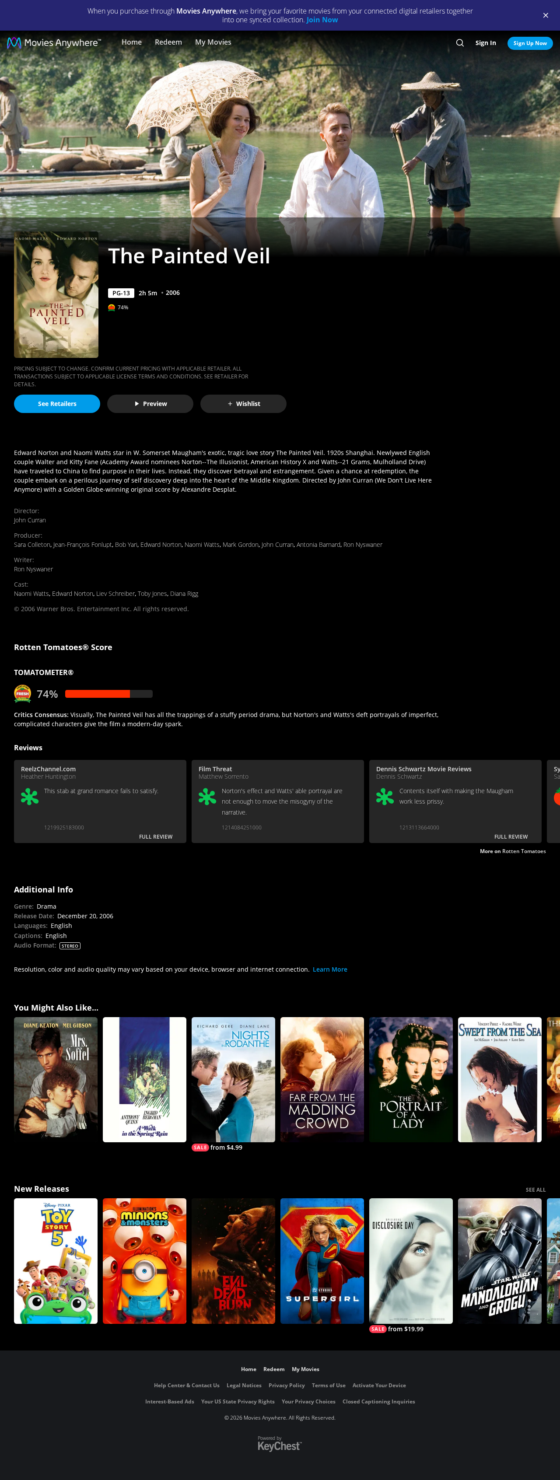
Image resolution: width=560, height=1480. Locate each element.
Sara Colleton (32, 544)
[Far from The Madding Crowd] (322, 1080)
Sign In (486, 42)
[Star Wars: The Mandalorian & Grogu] (500, 1261)
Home (132, 42)
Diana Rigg (184, 593)
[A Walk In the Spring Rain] (144, 1080)
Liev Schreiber (115, 593)
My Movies (213, 42)
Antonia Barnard (318, 544)
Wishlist (248, 403)
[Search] (460, 42)
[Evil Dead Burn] (233, 1261)
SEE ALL (536, 1189)
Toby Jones (152, 593)
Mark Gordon (241, 544)
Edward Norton (161, 544)
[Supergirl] (322, 1261)
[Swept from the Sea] (500, 1080)
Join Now (322, 19)
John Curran (30, 520)
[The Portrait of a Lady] (411, 1080)
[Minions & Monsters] (144, 1261)
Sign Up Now (530, 43)
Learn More (330, 969)
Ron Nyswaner (362, 544)
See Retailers (57, 403)
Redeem (168, 42)
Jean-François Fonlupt (82, 544)
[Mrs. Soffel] (56, 1080)
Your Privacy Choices (309, 1401)
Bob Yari (126, 544)
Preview (155, 403)
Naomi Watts (202, 544)
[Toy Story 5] (56, 1261)
